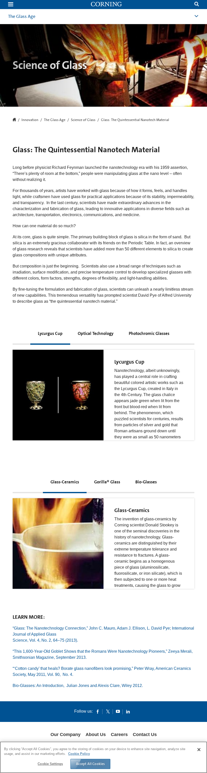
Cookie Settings (50, 764)
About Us (96, 734)
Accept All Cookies (90, 763)
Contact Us (145, 734)
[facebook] (97, 711)
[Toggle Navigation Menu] (10, 4)
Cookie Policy (79, 754)
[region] (103, 757)
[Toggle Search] (196, 4)
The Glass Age (21, 16)
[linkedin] (128, 711)
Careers (119, 734)
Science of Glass (83, 120)
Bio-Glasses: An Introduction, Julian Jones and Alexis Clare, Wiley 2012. (78, 685)
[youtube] (118, 711)
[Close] (198, 749)
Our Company (65, 734)
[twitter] (108, 711)
